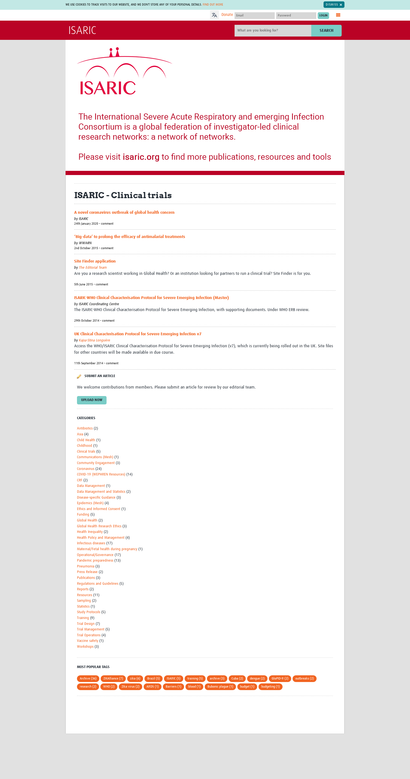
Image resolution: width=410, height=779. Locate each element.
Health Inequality (90, 532)
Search (326, 30)
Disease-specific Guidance (96, 497)
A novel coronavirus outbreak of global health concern (124, 212)
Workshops (85, 647)
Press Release (87, 572)
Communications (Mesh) (95, 457)
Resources (84, 595)
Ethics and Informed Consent (98, 509)
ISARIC (82, 31)
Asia (80, 434)
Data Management (91, 486)
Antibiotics (85, 428)
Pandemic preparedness (95, 560)
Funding (83, 514)
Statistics (83, 606)
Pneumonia (85, 566)
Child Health (86, 440)
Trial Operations (88, 635)
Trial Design (86, 624)
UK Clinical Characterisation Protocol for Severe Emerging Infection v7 (137, 334)
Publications (86, 578)
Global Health (87, 520)
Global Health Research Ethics (99, 526)
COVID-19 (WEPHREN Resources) (101, 474)
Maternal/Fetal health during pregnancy (107, 549)
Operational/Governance (95, 555)
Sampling (84, 601)
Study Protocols (88, 612)
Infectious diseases (91, 543)
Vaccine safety (87, 641)
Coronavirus (85, 469)
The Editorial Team (93, 268)
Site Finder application (95, 261)
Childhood (84, 446)
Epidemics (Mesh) (90, 503)
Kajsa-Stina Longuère (94, 340)
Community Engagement (96, 463)
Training (83, 618)
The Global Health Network (110, 15)
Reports (82, 589)
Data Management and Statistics (101, 492)
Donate (227, 15)
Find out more (213, 4)
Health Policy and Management (100, 538)
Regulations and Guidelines (97, 584)
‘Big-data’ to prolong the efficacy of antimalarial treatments (129, 237)
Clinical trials (86, 451)
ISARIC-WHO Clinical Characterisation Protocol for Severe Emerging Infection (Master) (151, 298)
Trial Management (90, 629)
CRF (79, 480)
